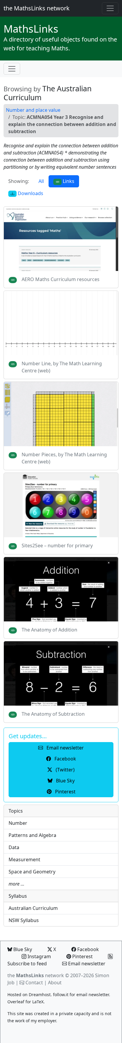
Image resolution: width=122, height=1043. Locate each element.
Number (18, 823)
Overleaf (15, 1001)
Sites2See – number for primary (57, 545)
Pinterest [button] (65, 791)
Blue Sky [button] (65, 780)
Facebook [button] (64, 758)
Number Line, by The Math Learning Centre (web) (62, 367)
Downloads (30, 193)
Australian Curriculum (33, 908)
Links (31, 29)
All (41, 181)
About (55, 982)
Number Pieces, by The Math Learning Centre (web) (64, 458)
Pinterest (82, 956)
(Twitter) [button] (64, 769)
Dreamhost (40, 994)
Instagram (38, 956)
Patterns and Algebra (32, 835)
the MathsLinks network (37, 8)
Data (14, 847)
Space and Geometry (32, 871)
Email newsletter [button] (64, 747)
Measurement (24, 859)
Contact (34, 982)
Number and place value (33, 110)
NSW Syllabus (24, 920)
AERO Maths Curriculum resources (60, 279)
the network (35, 975)
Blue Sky (22, 949)
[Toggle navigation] (110, 8)
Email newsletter (86, 963)
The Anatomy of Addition (49, 629)
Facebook (87, 949)
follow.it (60, 994)
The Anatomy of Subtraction (53, 714)
